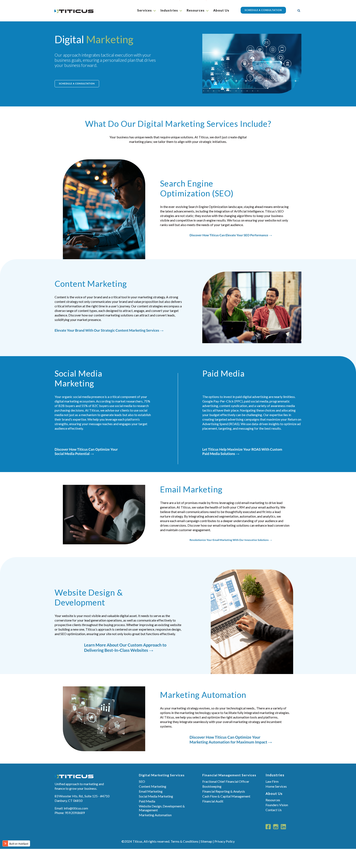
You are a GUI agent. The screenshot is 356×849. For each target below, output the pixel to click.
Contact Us (274, 810)
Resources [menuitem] (196, 10)
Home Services (276, 786)
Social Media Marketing (156, 796)
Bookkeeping (211, 786)
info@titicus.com (76, 808)
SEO (142, 781)
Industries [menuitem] (169, 10)
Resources (273, 800)
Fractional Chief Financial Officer (225, 781)
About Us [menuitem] (221, 10)
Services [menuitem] (144, 10)
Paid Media (147, 801)
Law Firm (272, 781)
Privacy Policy (224, 841)
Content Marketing (152, 786)
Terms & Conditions (184, 841)
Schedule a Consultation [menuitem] (263, 10)
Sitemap (206, 841)
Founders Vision (277, 805)
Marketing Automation (155, 815)
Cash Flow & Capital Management (226, 796)
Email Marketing (151, 791)
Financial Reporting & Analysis (223, 791)
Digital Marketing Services (162, 775)
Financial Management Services (229, 775)
